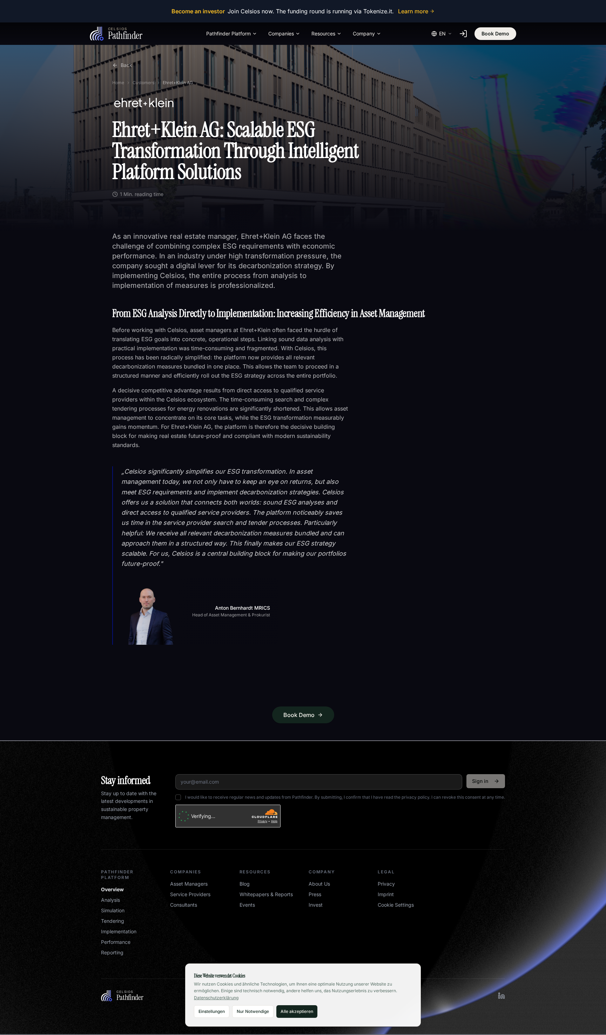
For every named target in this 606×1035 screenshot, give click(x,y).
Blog (245, 884)
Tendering (112, 921)
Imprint (386, 894)
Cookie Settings (396, 905)
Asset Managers (189, 884)
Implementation (118, 931)
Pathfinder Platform (228, 33)
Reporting (112, 952)
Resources (323, 33)
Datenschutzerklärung (216, 997)
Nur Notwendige (253, 1011)
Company (364, 33)
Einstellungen (211, 1011)
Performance (115, 942)
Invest (316, 905)
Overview (112, 889)
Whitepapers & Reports (266, 894)
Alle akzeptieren (297, 1011)
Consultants (183, 905)
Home (118, 82)
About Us (319, 884)
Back (126, 65)
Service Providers (190, 894)
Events (247, 905)
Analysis (110, 900)
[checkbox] (178, 797)
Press (315, 894)
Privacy (386, 884)
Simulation (112, 910)
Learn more (413, 11)
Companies (281, 33)
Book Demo (495, 33)
